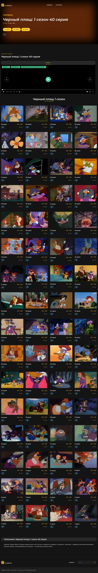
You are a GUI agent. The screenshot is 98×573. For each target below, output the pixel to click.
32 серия (4, 337)
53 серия (4, 204)
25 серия (77, 364)
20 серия (4, 417)
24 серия (4, 390)
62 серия (77, 124)
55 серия (53, 177)
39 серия (28, 284)
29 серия (77, 337)
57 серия (4, 177)
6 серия (52, 497)
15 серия (28, 444)
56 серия (28, 177)
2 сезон (17, 29)
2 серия (52, 524)
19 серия (28, 417)
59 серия (53, 151)
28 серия (4, 364)
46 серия (77, 230)
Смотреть (59, 5)
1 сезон (7, 29)
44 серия (29, 257)
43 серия (53, 257)
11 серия (28, 470)
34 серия (53, 311)
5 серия (77, 497)
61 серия (4, 151)
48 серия (28, 230)
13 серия (77, 444)
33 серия (77, 311)
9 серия (77, 470)
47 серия (53, 230)
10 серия (53, 470)
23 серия (28, 390)
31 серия (28, 337)
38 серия (53, 284)
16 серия (4, 444)
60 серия (28, 151)
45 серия (4, 257)
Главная (49, 5)
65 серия (4, 124)
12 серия (4, 470)
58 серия (77, 151)
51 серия (53, 204)
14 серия (53, 444)
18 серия (53, 417)
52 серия (28, 204)
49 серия (4, 230)
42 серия (77, 257)
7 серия (28, 497)
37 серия (77, 284)
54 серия (77, 177)
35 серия (28, 311)
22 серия (53, 390)
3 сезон (26, 29)
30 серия (53, 337)
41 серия (4, 284)
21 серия (77, 390)
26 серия (53, 364)
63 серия (53, 124)
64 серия (28, 124)
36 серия (4, 311)
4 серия (3, 523)
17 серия (77, 417)
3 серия (28, 523)
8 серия (3, 497)
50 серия (77, 204)
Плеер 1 (48, 62)
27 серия (28, 364)
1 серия (77, 524)
